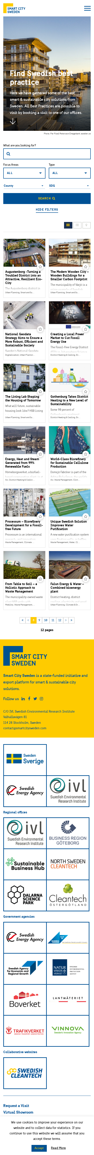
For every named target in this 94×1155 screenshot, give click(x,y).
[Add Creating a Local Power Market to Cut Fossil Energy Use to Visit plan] (85, 329)
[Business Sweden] (68, 938)
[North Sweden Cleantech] (68, 864)
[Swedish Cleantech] (25, 1073)
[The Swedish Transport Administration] (25, 1031)
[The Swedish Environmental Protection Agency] (68, 969)
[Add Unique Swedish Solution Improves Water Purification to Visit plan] (85, 516)
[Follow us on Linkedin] (23, 698)
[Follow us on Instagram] (41, 698)
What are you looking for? (19, 145)
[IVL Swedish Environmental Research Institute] (68, 791)
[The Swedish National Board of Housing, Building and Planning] (25, 1000)
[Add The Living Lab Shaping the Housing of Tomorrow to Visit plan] (40, 391)
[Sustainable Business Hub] (25, 864)
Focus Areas (10, 165)
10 (45, 620)
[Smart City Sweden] (14, 8)
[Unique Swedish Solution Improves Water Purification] (70, 518)
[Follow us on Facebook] (29, 698)
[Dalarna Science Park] (25, 895)
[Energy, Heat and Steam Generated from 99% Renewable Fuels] (24, 455)
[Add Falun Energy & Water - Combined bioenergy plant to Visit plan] (85, 579)
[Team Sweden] (25, 760)
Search (45, 198)
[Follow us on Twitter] (35, 698)
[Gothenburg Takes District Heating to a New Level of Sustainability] (70, 393)
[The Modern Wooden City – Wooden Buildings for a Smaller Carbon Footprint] (70, 268)
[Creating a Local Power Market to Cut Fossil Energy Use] (70, 330)
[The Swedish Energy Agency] (25, 791)
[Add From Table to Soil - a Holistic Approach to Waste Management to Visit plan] (40, 579)
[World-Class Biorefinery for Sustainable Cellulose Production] (70, 455)
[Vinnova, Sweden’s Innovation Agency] (68, 1031)
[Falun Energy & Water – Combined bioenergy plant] (70, 580)
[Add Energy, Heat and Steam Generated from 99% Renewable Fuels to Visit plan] (40, 454)
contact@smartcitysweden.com (24, 728)
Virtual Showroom (18, 1112)
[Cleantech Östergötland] (68, 895)
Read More (58, 1148)
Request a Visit (16, 1105)
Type (52, 165)
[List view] (77, 225)
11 (53, 620)
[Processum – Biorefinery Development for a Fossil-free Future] (24, 518)
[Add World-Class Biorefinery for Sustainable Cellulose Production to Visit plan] (85, 454)
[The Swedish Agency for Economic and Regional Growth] (25, 969)
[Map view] (86, 225)
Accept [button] (39, 1148)
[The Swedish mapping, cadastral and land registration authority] (68, 1000)
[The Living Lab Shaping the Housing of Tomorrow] (24, 393)
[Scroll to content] (13, 121)
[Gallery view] (68, 225)
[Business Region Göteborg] (68, 833)
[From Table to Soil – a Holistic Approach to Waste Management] (24, 580)
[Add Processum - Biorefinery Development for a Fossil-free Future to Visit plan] (40, 516)
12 (59, 620)
